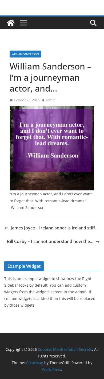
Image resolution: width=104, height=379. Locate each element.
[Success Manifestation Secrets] (10, 23)
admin (50, 100)
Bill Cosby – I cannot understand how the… (50, 241)
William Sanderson (25, 54)
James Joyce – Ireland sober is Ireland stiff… (55, 228)
